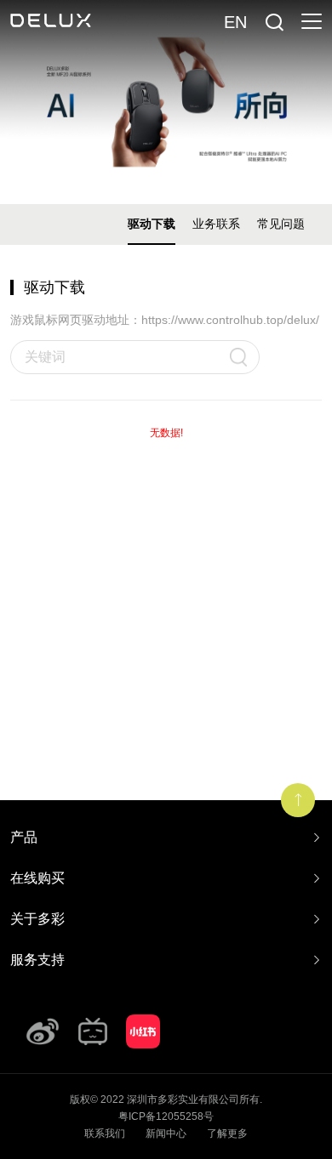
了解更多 (227, 1133)
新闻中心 (166, 1133)
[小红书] (143, 1031)
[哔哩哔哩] (93, 1031)
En (235, 22)
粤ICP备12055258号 (166, 1116)
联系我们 (104, 1133)
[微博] (43, 1031)
